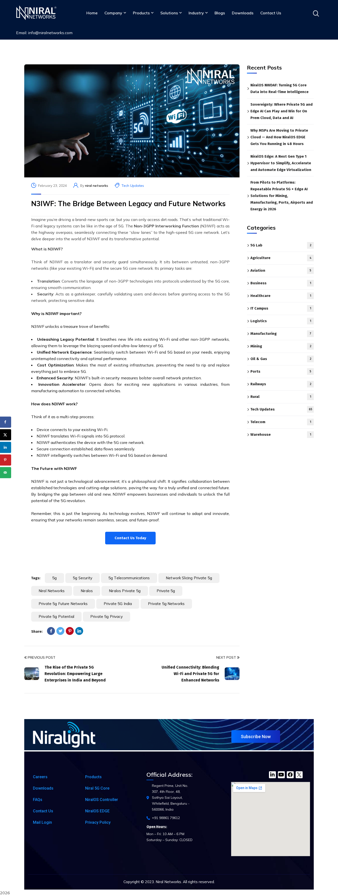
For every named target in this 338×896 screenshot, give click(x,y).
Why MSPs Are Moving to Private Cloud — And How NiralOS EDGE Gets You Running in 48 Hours (279, 137)
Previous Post (41, 657)
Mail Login (42, 822)
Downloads (242, 12)
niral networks (96, 185)
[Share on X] (5, 434)
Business (280, 283)
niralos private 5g (125, 590)
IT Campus (280, 308)
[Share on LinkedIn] (5, 447)
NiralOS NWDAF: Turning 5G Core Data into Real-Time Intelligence (279, 88)
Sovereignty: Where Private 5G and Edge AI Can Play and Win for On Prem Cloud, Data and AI (281, 111)
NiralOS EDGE (97, 811)
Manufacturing (280, 334)
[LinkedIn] (79, 631)
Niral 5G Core (97, 788)
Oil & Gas (280, 359)
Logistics (280, 321)
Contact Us (270, 12)
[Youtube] (281, 774)
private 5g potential (56, 616)
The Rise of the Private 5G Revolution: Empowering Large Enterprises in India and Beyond (75, 673)
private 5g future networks (63, 603)
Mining (280, 346)
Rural (280, 397)
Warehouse (280, 435)
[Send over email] (5, 472)
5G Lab (280, 245)
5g (54, 578)
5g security (82, 578)
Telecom (280, 422)
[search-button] (316, 13)
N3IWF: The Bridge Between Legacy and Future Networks (128, 203)
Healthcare (280, 296)
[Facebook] (51, 631)
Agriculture (281, 258)
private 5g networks (166, 603)
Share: (37, 631)
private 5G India (118, 603)
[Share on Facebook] (5, 422)
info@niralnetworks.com (50, 32)
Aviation (280, 270)
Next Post (226, 657)
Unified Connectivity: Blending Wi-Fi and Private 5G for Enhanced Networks (190, 673)
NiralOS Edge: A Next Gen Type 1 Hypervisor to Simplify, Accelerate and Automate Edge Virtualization (280, 163)
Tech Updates (132, 185)
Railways (280, 384)
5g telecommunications (129, 578)
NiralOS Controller (101, 799)
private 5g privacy (106, 616)
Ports (280, 371)
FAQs (37, 799)
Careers (40, 777)
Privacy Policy (98, 822)
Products (93, 777)
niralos (87, 590)
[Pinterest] (70, 631)
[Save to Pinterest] (5, 459)
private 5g (166, 590)
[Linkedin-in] (272, 774)
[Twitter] (60, 631)
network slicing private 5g (189, 578)
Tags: (35, 578)
